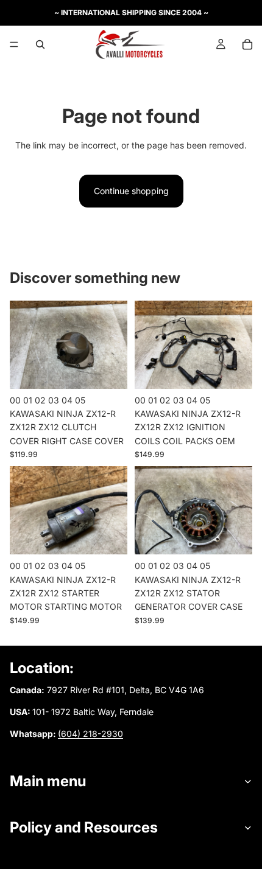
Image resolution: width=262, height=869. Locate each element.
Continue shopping (131, 191)
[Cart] (247, 44)
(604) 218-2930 (90, 733)
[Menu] (14, 44)
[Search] (40, 44)
